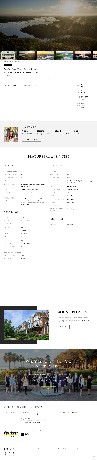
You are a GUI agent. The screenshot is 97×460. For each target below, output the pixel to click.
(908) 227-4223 (43, 134)
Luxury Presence (38, 449)
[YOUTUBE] (13, 453)
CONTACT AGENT (31, 139)
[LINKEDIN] (9, 453)
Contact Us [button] (48, 388)
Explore (63, 327)
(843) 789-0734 (71, 414)
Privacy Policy (76, 449)
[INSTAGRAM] (5, 453)
